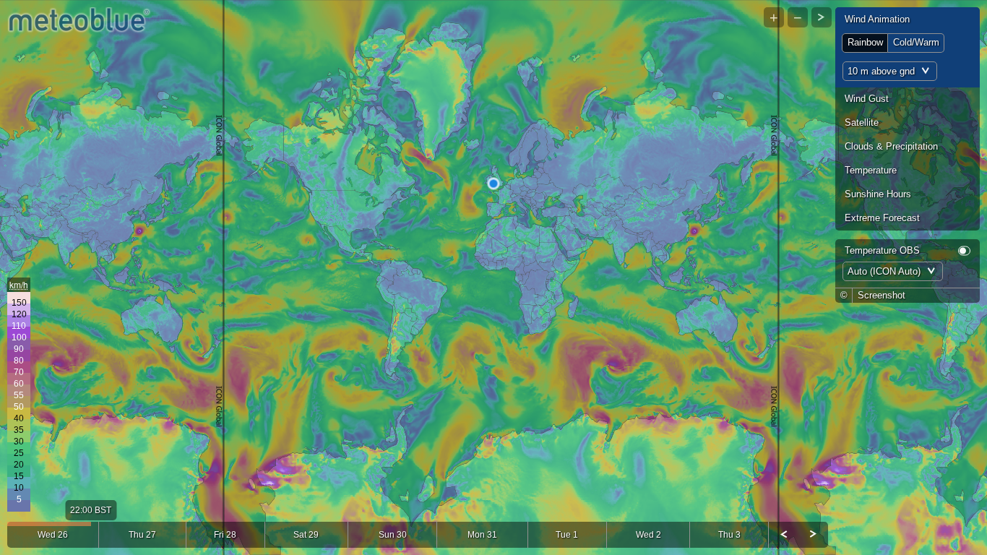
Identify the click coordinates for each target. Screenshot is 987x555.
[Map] (493, 277)
